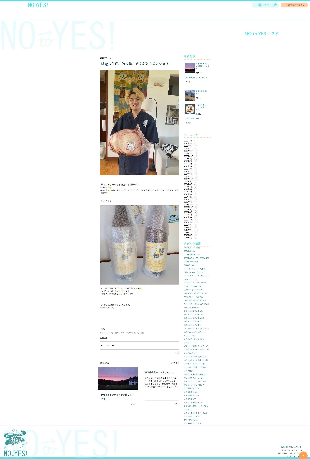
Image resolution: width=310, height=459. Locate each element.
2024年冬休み (189, 251)
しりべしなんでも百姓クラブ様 (196, 360)
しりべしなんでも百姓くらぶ (195, 357)
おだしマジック (198, 332)
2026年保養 (204, 258)
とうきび (200, 378)
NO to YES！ (189, 297)
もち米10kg (203, 406)
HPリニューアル (190, 279)
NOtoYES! (104, 333)
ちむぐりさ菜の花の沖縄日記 (195, 374)
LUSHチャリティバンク (193, 290)
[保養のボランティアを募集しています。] (118, 378)
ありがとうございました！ (194, 318)
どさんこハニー (190, 381)
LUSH (186, 286)
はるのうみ (188, 385)
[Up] (303, 453)
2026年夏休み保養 (191, 262)
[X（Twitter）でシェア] (107, 345)
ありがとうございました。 (194, 314)
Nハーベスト (189, 304)
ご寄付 (186, 342)
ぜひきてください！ (200, 367)
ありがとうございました (193, 311)
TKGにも (187, 307)
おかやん (187, 332)
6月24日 (203, 269)
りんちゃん (188, 416)
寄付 (122, 333)
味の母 (136, 333)
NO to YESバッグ (201, 293)
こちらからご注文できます (194, 339)
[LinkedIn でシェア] (113, 345)
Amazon (192, 272)
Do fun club (188, 276)
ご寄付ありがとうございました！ (196, 350)
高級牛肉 (129, 333)
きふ (194, 335)
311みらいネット (190, 265)
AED (186, 272)
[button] (274, 4)
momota (195, 307)
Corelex (200, 272)
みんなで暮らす (190, 399)
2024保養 (196, 247)
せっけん (187, 367)
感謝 (142, 333)
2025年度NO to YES (192, 255)
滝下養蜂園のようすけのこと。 (160, 372)
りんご (205, 413)
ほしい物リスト (200, 385)
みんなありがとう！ (191, 395)
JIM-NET (204, 283)
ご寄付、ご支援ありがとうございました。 (197, 346)
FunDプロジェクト (202, 276)
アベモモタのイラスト (192, 423)
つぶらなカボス (190, 378)
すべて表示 (175, 363)
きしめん (187, 335)
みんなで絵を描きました (193, 402)
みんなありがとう (191, 392)
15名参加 (187, 247)
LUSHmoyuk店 (195, 286)
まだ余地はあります (191, 388)
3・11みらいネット (191, 269)
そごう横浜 (188, 371)
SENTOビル (204, 304)
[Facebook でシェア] (101, 345)
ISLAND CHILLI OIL (191, 283)
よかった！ (188, 409)
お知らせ (103, 338)
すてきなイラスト (191, 364)
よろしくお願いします (192, 413)
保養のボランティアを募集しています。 (117, 397)
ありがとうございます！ (193, 325)
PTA (197, 304)
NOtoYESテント (199, 300)
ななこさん (201, 381)
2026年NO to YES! (191, 258)
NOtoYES (199, 297)
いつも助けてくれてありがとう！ (196, 328)
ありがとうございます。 (193, 321)
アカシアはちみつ (191, 420)
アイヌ (196, 416)
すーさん (202, 364)
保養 (111, 333)
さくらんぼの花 (190, 353)
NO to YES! (188, 293)
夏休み (117, 333)
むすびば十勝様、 (191, 406)
